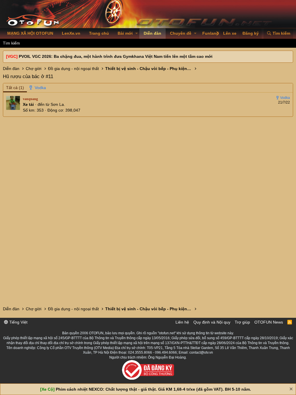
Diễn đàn (152, 33)
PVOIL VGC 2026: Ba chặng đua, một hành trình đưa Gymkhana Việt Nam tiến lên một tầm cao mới (115, 56)
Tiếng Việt (17, 322)
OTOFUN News (268, 322)
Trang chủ (99, 33)
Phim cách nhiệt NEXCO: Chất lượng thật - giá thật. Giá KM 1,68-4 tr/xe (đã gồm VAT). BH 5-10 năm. (153, 389)
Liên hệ (182, 322)
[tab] (38, 88)
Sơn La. (58, 104)
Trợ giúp (242, 322)
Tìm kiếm (11, 43)
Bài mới (125, 33)
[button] (136, 33)
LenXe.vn (71, 33)
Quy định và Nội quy (211, 322)
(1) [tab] (15, 87)
